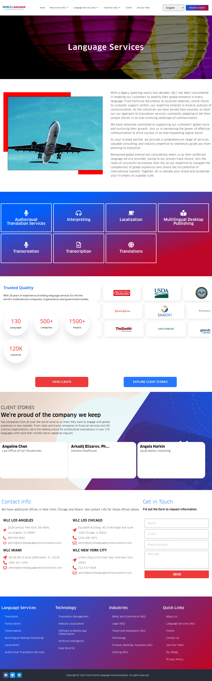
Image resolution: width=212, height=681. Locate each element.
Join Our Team (143, 8)
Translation (11, 616)
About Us (171, 616)
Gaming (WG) (120, 652)
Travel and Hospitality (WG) (129, 630)
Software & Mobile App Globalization (73, 632)
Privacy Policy (174, 659)
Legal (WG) (118, 623)
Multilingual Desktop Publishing (24, 638)
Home (42, 8)
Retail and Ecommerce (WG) (129, 616)
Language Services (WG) (85, 8)
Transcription (13, 623)
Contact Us (172, 638)
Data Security (67, 648)
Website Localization (71, 623)
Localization (12, 645)
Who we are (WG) (57, 8)
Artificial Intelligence (71, 641)
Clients (129, 8)
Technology (119, 638)
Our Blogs (172, 652)
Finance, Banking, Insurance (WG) (132, 645)
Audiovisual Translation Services (24, 652)
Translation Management (73, 616)
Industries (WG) (111, 8)
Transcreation (13, 630)
